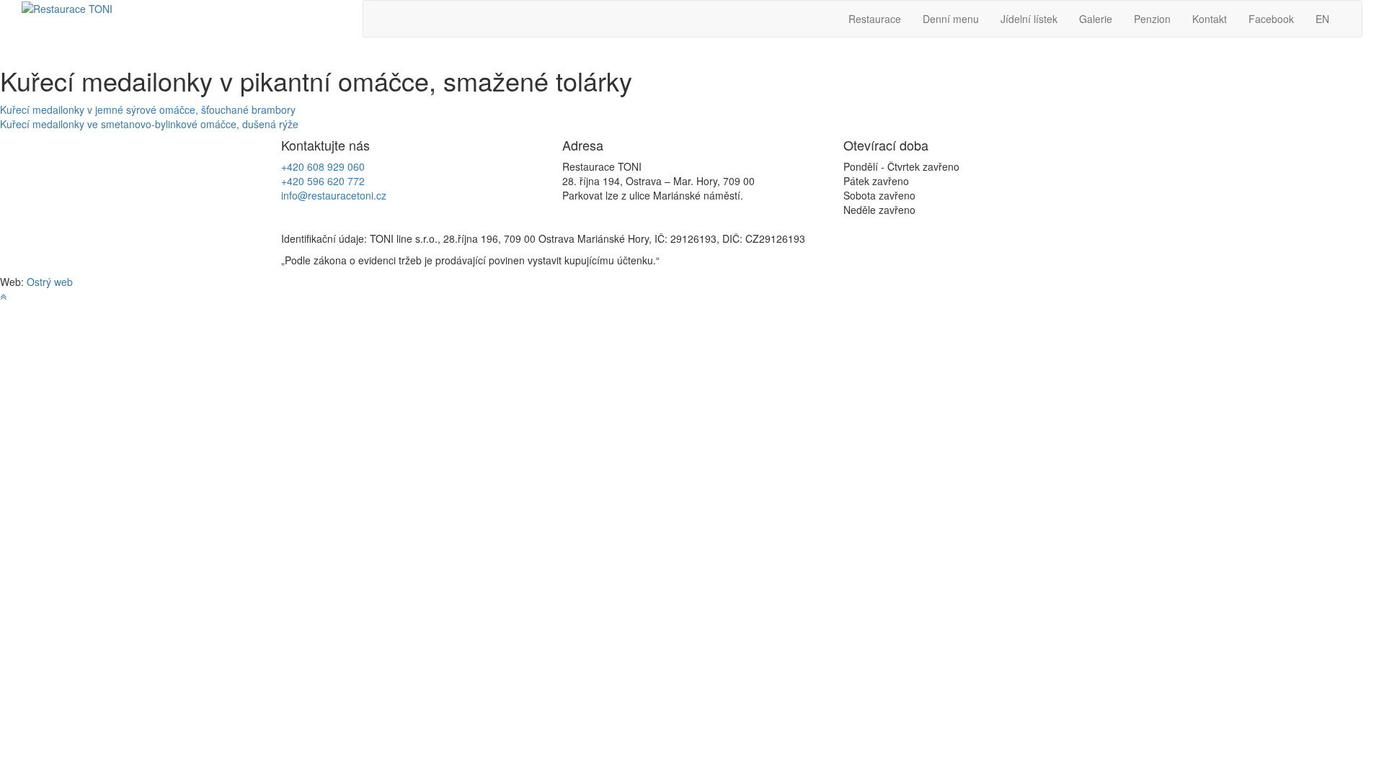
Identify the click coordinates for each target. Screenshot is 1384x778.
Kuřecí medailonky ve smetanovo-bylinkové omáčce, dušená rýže (149, 124)
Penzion (1152, 19)
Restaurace (874, 19)
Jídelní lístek (1029, 19)
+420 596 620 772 (323, 181)
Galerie (1095, 19)
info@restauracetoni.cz (333, 195)
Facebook (1271, 19)
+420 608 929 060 (323, 166)
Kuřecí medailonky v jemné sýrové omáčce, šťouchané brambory (148, 109)
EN (1322, 19)
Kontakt (1209, 19)
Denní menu (951, 19)
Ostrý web (50, 281)
